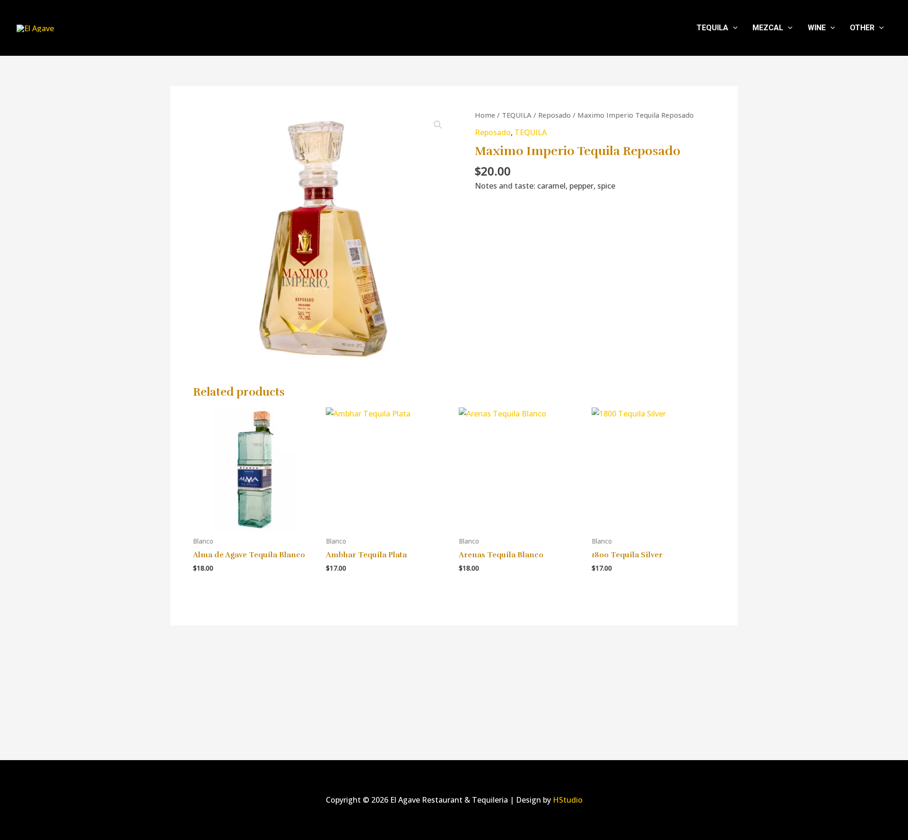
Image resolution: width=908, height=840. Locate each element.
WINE (817, 27)
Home (485, 115)
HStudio (568, 800)
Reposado (554, 115)
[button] (733, 28)
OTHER (862, 27)
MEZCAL (767, 27)
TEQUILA (712, 27)
